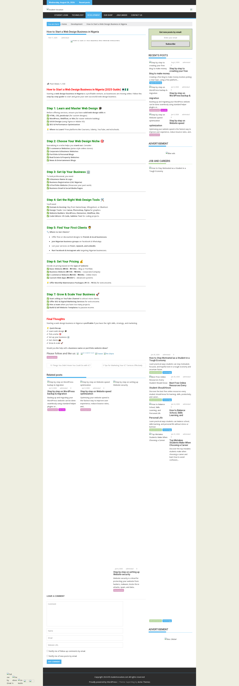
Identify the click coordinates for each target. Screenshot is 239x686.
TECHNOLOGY (78, 15)
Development (52, 357)
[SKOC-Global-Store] (49, 15)
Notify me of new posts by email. (63, 656)
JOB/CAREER (121, 15)
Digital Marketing (155, 83)
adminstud (65, 38)
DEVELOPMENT (93, 15)
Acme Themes (144, 682)
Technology (167, 372)
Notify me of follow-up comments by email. (67, 651)
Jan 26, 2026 (155, 355)
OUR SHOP (108, 15)
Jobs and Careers (155, 372)
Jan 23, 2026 (175, 434)
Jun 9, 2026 (53, 388)
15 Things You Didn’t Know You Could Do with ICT (70, 365)
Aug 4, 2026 (175, 62)
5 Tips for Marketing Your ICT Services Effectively (122, 365)
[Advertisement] (96, 64)
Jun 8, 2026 (119, 569)
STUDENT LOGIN (61, 15)
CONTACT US (136, 15)
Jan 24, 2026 (175, 404)
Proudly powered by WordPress (103, 682)
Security (62, 410)
